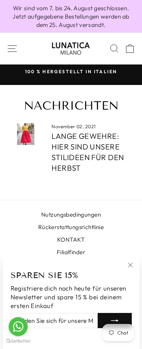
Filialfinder (71, 252)
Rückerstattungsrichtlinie (71, 227)
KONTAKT (71, 239)
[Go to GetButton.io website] (18, 341)
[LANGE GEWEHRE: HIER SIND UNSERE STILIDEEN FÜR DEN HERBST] (25, 134)
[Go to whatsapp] (18, 326)
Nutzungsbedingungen (71, 214)
